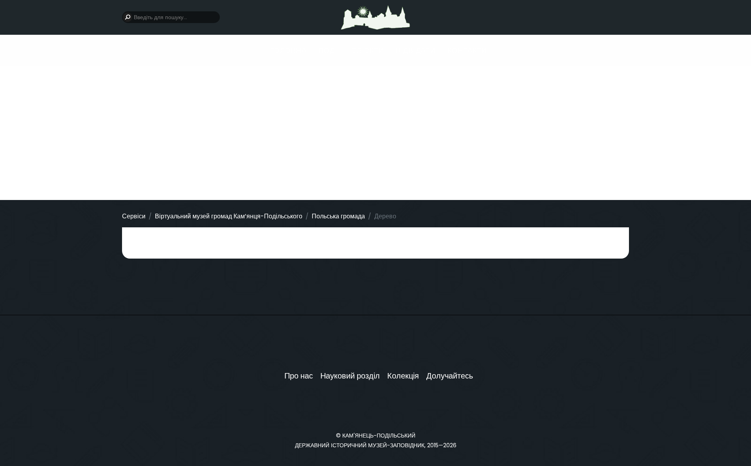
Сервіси (134, 216)
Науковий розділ (350, 375)
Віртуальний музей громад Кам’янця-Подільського (228, 216)
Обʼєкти (367, 50)
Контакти (467, 50)
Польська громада (338, 216)
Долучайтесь (449, 375)
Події (329, 50)
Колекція (403, 375)
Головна (288, 50)
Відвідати (416, 50)
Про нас (298, 375)
